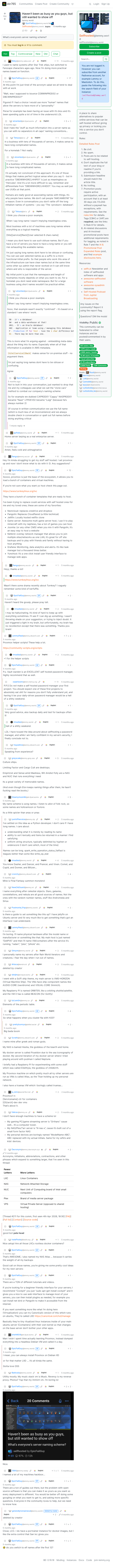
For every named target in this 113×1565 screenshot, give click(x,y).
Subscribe (94, 46)
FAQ (68, 1216)
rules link (88, 215)
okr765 (11, 3)
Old (45, 53)
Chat (55, 53)
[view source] (41, 30)
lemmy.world (28, 20)
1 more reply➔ (17, 425)
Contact (17, 1219)
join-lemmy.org (102, 1560)
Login (96, 3)
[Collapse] (5, 61)
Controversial (25, 53)
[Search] (90, 4)
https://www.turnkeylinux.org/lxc (20, 491)
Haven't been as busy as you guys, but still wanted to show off (47, 15)
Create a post (94, 52)
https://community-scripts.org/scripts (22, 648)
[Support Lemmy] (72, 4)
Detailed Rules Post (89, 143)
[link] (31, 30)
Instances (71, 1560)
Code (89, 1560)
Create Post (41, 3)
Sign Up (105, 3)
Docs (81, 1560)
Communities (26, 3)
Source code (30, 1219)
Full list (7, 1219)
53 (26, 30)
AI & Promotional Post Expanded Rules (93, 248)
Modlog (83, 369)
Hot (5, 53)
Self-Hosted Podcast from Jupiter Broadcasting (95, 295)
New (38, 53)
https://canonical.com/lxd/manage (52, 1316)
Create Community (59, 3)
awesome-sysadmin (94, 285)
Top (13, 53)
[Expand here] (15, 17)
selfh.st (87, 268)
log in (21, 45)
